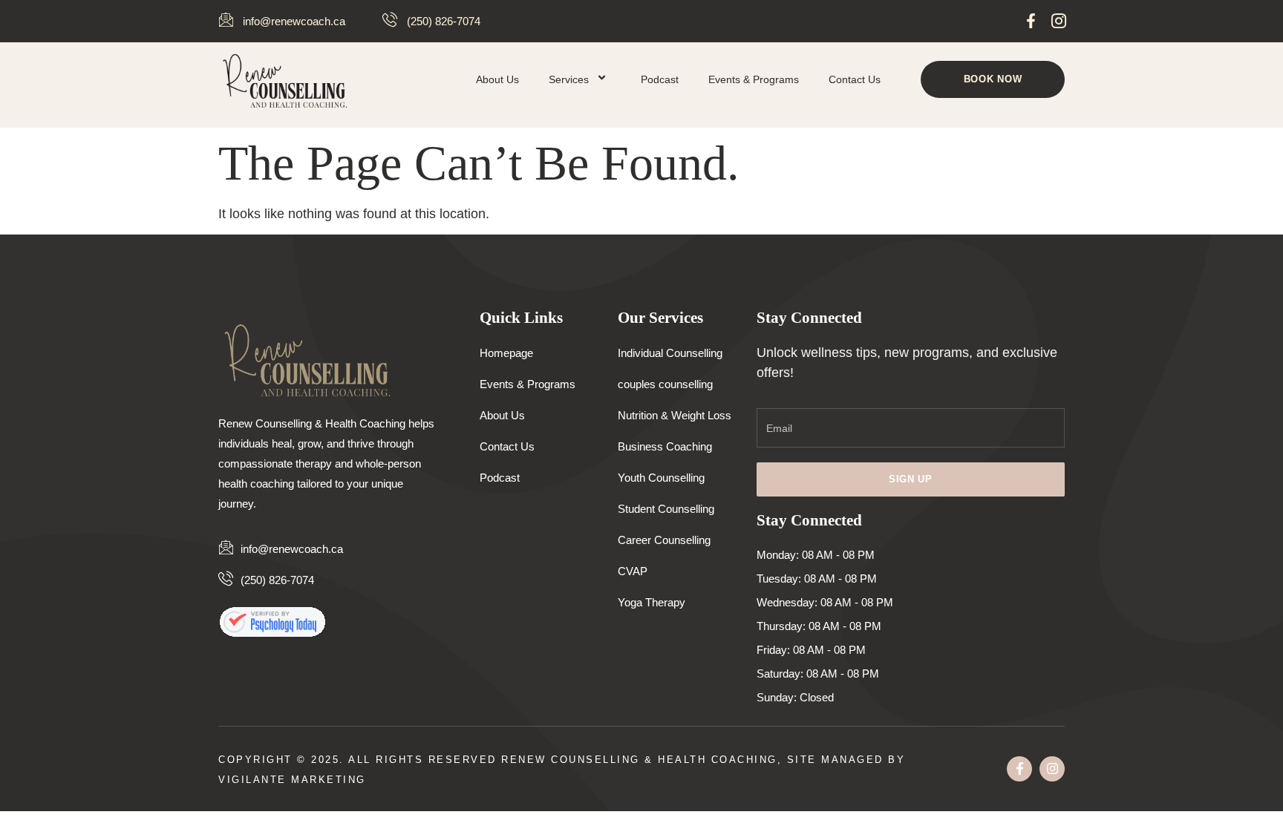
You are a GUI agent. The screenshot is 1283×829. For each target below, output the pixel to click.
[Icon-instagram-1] (1058, 20)
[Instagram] (1052, 769)
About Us (497, 79)
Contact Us (855, 79)
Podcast (660, 79)
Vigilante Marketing (292, 779)
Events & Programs (753, 79)
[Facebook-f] (1031, 20)
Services (569, 79)
